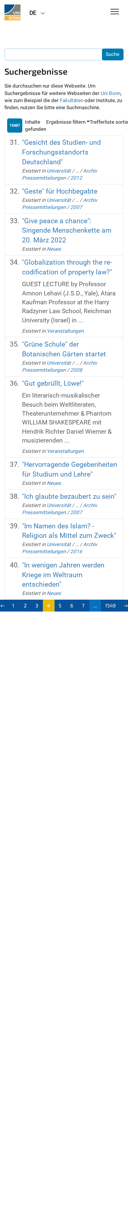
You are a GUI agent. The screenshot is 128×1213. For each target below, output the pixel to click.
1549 (110, 605)
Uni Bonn (111, 93)
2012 (76, 178)
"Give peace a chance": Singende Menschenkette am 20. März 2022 (66, 230)
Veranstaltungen (65, 331)
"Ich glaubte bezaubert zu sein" (69, 497)
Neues (54, 249)
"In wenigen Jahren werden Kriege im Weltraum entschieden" (63, 575)
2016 (76, 551)
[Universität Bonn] (12, 12)
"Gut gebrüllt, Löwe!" (53, 383)
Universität (59, 171)
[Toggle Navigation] (114, 12)
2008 (76, 370)
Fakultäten (71, 100)
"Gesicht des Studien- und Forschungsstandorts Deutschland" (61, 152)
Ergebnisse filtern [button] (65, 122)
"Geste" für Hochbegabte (59, 191)
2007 (76, 207)
